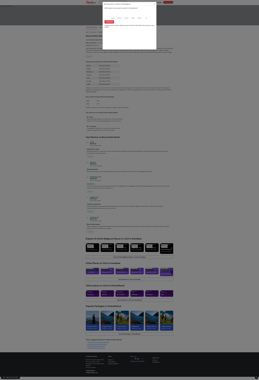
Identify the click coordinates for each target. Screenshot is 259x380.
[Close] (155, 4)
